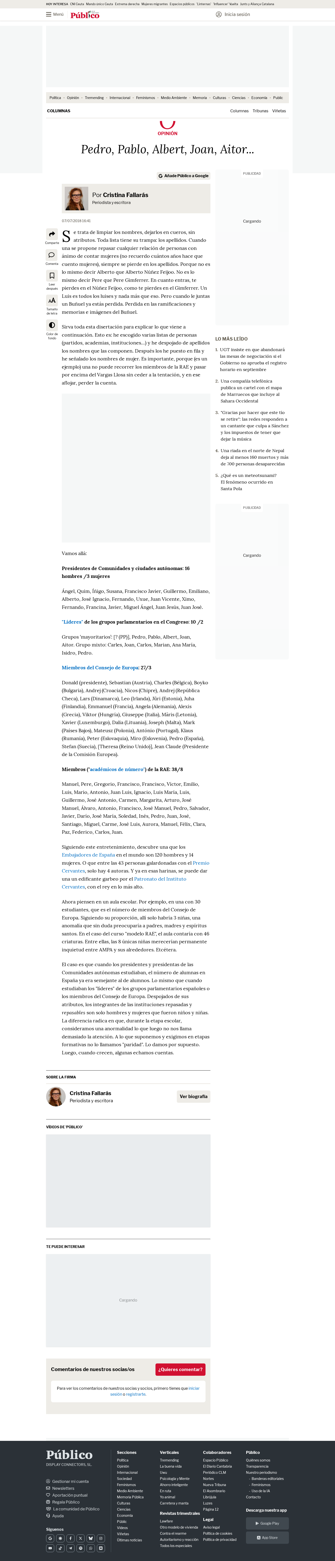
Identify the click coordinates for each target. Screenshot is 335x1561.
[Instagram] (101, 1538)
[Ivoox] (101, 1548)
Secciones (126, 1452)
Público (69, 1455)
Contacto (253, 1497)
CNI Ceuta (77, 4)
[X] (81, 1538)
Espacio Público (215, 1460)
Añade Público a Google (186, 175)
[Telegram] (70, 1548)
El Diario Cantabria (217, 1466)
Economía (259, 98)
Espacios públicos (182, 4)
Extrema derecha (127, 4)
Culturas (219, 98)
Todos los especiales (176, 1546)
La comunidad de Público (76, 1509)
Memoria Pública (130, 1497)
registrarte (135, 1394)
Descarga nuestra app (266, 1510)
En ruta (165, 1491)
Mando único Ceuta (99, 4)
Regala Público (66, 1502)
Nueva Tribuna (214, 1485)
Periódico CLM (214, 1472)
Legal (208, 1519)
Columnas (58, 111)
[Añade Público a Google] (50, 1538)
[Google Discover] (60, 1538)
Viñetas (279, 111)
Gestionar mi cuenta (70, 1481)
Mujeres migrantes (155, 4)
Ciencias (238, 98)
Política (55, 98)
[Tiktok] (60, 1548)
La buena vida (171, 1466)
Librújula (209, 1497)
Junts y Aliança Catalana (257, 4)
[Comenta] (51, 255)
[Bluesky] (91, 1538)
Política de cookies (217, 1533)
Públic (122, 1521)
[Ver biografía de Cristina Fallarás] (56, 1096)
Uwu (163, 1472)
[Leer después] (52, 276)
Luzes (207, 1503)
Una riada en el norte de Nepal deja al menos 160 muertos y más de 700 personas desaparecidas (254, 457)
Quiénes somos (258, 1460)
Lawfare (166, 1521)
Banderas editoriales (268, 1478)
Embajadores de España (88, 855)
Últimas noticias (129, 1540)
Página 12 (211, 1509)
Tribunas (260, 111)
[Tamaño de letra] (52, 300)
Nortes (208, 1478)
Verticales (169, 1452)
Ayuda (58, 1516)
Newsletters (63, 1488)
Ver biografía (193, 1096)
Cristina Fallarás (125, 195)
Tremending (94, 98)
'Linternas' (203, 4)
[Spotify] (81, 1548)
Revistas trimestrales (180, 1513)
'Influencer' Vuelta (225, 4)
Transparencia (257, 1466)
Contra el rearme (173, 1533)
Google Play (269, 1523)
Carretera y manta (174, 1503)
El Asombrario (214, 1491)
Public (278, 98)
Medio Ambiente (174, 98)
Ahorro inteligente (174, 1485)
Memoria (200, 98)
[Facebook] (70, 1538)
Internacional (120, 98)
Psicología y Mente (175, 1478)
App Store (270, 1537)
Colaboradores (217, 1452)
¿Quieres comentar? (180, 1369)
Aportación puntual (70, 1495)
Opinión (73, 98)
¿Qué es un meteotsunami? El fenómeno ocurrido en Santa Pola (249, 482)
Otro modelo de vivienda (179, 1527)
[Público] (85, 15)
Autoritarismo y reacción (179, 1539)
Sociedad (124, 1478)
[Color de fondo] (52, 325)
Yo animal (167, 1497)
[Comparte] (52, 234)
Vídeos (122, 1528)
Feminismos (145, 98)
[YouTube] (50, 1548)
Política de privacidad (219, 1539)
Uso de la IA (261, 1491)
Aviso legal (211, 1527)
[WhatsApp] (91, 1548)
